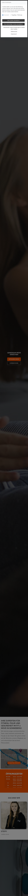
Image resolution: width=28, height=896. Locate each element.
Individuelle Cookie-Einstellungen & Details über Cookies (14, 28)
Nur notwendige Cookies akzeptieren (13, 24)
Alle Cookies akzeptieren (13, 20)
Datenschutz (14, 31)
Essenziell (6, 15)
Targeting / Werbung (16, 15)
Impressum (14, 34)
